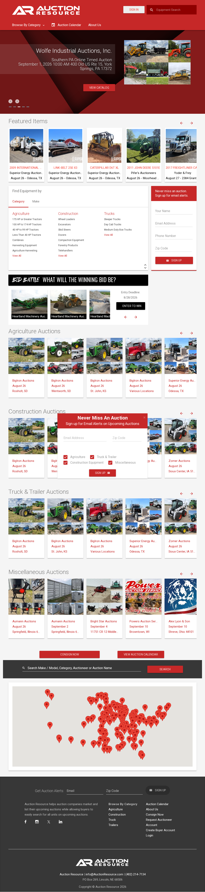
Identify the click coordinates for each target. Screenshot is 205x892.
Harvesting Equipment (24, 245)
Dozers (62, 235)
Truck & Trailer (106, 457)
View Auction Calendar (141, 654)
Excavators (64, 224)
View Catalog (99, 87)
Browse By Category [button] (26, 25)
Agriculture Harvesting (24, 250)
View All (16, 255)
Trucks (109, 213)
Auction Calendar (157, 804)
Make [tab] (35, 201)
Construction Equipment (86, 462)
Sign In (134, 9)
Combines (18, 240)
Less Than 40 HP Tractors (26, 235)
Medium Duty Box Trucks (118, 229)
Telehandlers (65, 250)
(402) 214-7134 (136, 874)
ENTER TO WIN (132, 306)
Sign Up (100, 473)
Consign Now (69, 654)
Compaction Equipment (71, 240)
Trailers (113, 825)
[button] (10, 101)
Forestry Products (68, 245)
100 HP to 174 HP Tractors (26, 224)
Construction (68, 213)
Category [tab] (18, 201)
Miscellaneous (125, 462)
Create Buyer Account (160, 830)
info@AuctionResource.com (104, 874)
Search (165, 669)
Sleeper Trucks (112, 219)
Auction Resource (71, 874)
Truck (112, 820)
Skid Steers (64, 229)
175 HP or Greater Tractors (27, 219)
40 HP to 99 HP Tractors (25, 229)
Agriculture (77, 457)
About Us (94, 25)
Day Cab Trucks (112, 224)
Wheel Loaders (66, 219)
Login (149, 835)
